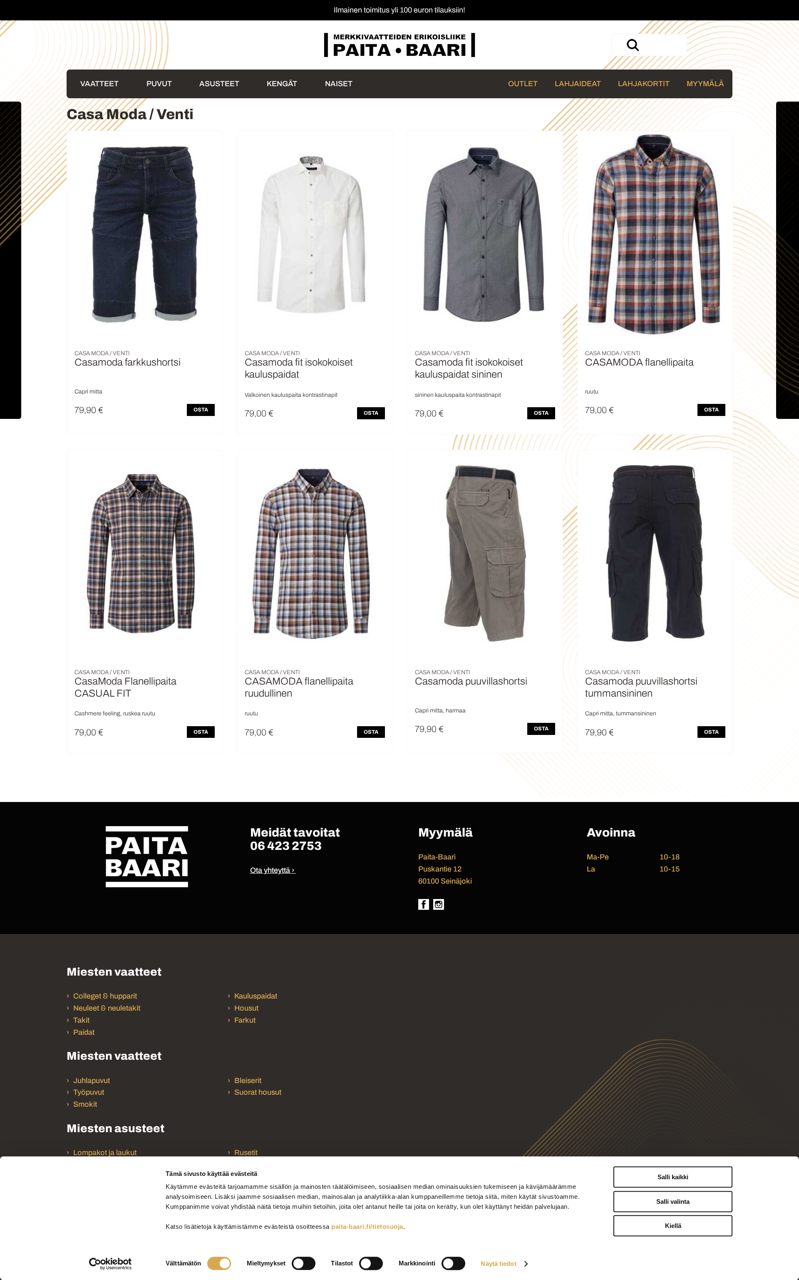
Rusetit (246, 1152)
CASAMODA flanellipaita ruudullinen (299, 687)
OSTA (201, 410)
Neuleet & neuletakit (106, 1008)
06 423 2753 (286, 845)
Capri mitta (88, 391)
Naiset (338, 84)
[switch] (303, 1263)
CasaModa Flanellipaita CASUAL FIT (125, 687)
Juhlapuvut (91, 1080)
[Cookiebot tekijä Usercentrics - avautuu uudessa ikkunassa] (110, 1264)
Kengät (282, 84)
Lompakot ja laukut (104, 1152)
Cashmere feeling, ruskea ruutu (114, 713)
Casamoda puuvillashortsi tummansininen (641, 687)
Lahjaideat (578, 84)
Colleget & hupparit (105, 996)
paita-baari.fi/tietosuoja (367, 1226)
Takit (81, 1020)
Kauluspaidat (255, 996)
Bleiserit (247, 1080)
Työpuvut (88, 1092)
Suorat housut (257, 1092)
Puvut (159, 84)
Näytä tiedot (498, 1263)
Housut (246, 1008)
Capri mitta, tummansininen (620, 713)
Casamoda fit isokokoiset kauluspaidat (299, 368)
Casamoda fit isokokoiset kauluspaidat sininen (469, 368)
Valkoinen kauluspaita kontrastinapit (291, 395)
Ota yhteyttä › (272, 870)
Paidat (83, 1032)
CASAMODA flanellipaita (639, 362)
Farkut (245, 1020)
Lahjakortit (644, 84)
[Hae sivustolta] (632, 45)
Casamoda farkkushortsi (127, 362)
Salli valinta (673, 1201)
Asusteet (219, 84)
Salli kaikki (673, 1176)
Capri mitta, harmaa (440, 710)
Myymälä (705, 84)
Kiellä (673, 1225)
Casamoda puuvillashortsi (471, 681)
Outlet (523, 84)
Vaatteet (99, 84)
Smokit (85, 1104)
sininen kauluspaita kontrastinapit (458, 395)
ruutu (591, 391)
